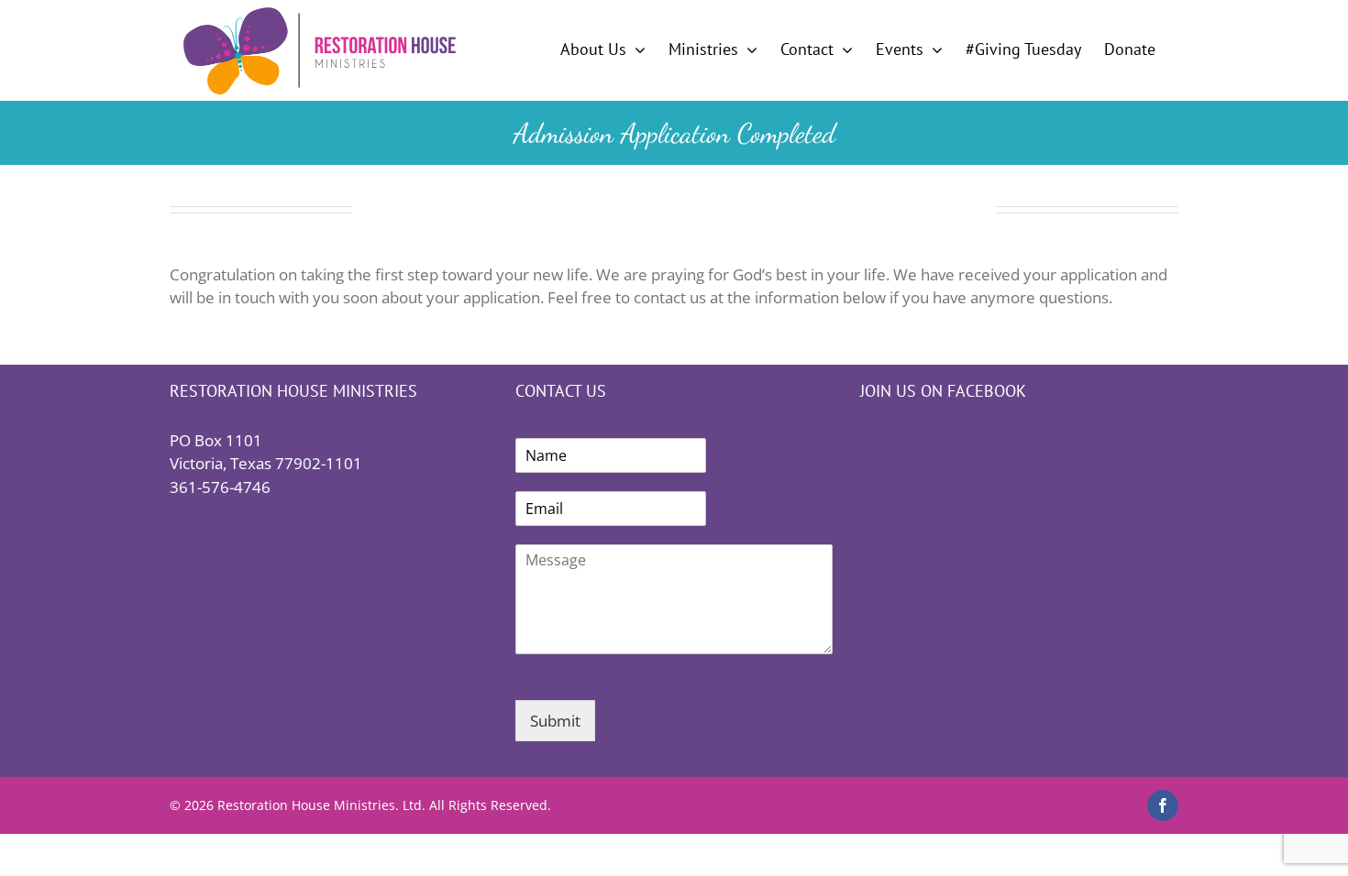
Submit (555, 720)
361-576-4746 (220, 487)
